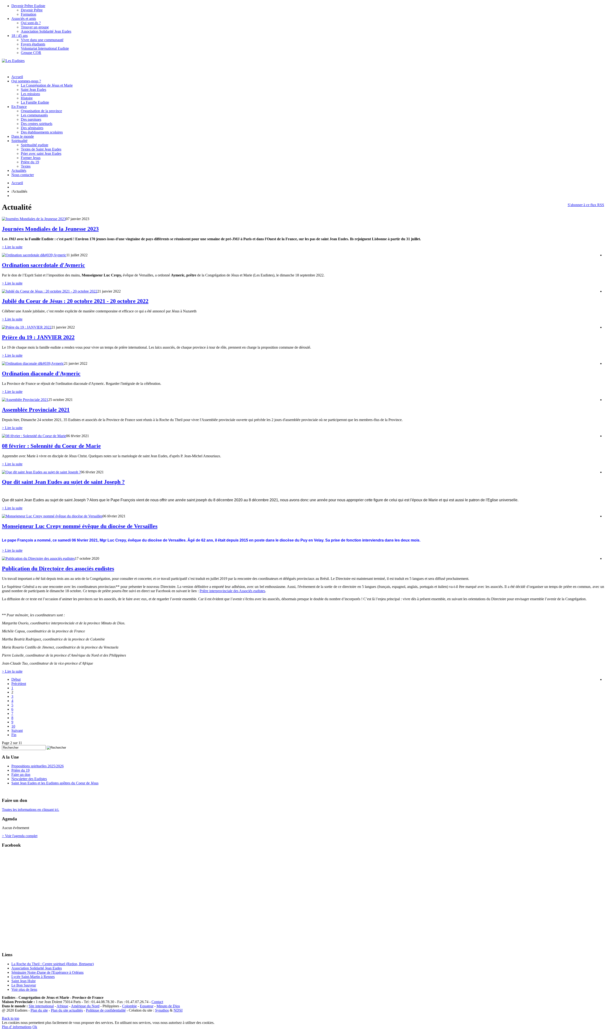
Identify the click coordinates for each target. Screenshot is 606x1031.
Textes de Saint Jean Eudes (41, 149)
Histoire (27, 98)
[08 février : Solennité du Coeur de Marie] (34, 436)
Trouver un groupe (35, 27)
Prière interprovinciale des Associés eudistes (232, 591)
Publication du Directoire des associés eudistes (58, 568)
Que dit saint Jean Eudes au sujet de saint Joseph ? (63, 482)
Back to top (10, 1018)
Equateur (146, 1006)
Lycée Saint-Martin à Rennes (33, 977)
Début (16, 679)
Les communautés (34, 115)
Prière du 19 (30, 162)
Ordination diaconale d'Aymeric (41, 373)
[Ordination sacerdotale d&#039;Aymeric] (34, 255)
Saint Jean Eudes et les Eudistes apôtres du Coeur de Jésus (54, 783)
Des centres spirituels (36, 124)
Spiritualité (19, 141)
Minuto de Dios (168, 1006)
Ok (34, 1027)
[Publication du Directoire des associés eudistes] (38, 558)
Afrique (62, 1006)
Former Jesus (30, 158)
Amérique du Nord (85, 1006)
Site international (41, 1006)
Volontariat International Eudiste (45, 48)
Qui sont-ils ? (31, 23)
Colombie (129, 1006)
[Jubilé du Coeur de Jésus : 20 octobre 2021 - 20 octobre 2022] (49, 291)
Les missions (30, 94)
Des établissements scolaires (42, 132)
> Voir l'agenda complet (19, 836)
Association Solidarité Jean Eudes (46, 31)
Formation (28, 14)
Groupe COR (31, 53)
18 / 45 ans (19, 36)
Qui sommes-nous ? (26, 81)
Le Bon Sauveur (23, 985)
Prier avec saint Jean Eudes (41, 153)
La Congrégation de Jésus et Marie (47, 85)
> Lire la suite (12, 247)
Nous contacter (22, 175)
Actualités (18, 171)
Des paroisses (31, 119)
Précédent (18, 684)
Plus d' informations (16, 1027)
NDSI (178, 1010)
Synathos (162, 1010)
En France (19, 107)
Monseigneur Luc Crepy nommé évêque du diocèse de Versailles (79, 526)
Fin (13, 735)
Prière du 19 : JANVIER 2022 (38, 337)
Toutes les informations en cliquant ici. (30, 810)
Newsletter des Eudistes (29, 779)
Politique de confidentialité (106, 1010)
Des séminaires (32, 128)
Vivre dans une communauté (42, 40)
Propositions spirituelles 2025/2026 (37, 766)
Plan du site (39, 1010)
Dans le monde (22, 136)
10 (13, 726)
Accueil (17, 77)
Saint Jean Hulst (23, 981)
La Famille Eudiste (35, 102)
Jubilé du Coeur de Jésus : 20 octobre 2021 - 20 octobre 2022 (75, 301)
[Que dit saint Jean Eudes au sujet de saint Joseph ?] (41, 472)
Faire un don (20, 775)
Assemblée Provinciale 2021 (36, 410)
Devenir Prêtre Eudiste (28, 6)
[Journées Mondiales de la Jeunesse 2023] (34, 219)
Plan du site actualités (67, 1010)
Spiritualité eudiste (34, 145)
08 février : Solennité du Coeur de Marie (51, 446)
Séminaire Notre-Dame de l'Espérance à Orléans (47, 972)
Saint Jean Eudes (33, 90)
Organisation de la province (41, 111)
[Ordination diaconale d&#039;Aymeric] (33, 363)
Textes (26, 166)
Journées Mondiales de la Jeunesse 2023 (50, 229)
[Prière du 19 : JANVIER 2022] (26, 327)
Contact (157, 1002)
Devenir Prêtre (32, 10)
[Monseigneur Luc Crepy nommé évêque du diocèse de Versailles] (52, 516)
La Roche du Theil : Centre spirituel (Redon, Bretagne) (52, 964)
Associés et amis (23, 19)
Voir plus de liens (24, 989)
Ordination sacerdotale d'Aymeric (43, 265)
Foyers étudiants (33, 44)
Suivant (17, 731)
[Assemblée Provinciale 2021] (25, 400)
